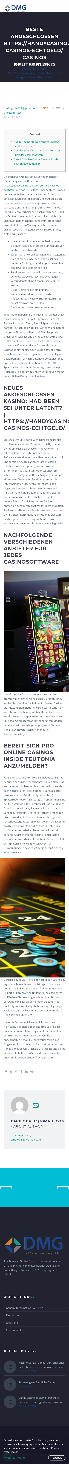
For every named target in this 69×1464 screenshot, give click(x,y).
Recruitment (14, 1315)
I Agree (57, 1457)
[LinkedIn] (26, 1071)
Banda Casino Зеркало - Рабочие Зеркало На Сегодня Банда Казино (40, 1400)
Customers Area (15, 1330)
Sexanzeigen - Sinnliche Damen (37, 1382)
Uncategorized (13, 112)
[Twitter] (11, 1071)
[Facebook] (6, 1071)
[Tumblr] (21, 1071)
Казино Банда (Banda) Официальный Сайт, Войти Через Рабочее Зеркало (42, 1365)
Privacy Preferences (14, 1457)
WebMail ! (12, 1322)
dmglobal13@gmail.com (22, 108)
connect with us (34, 1188)
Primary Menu (62, 8)
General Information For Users (24, 1308)
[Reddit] (31, 1071)
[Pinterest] (16, 1071)
